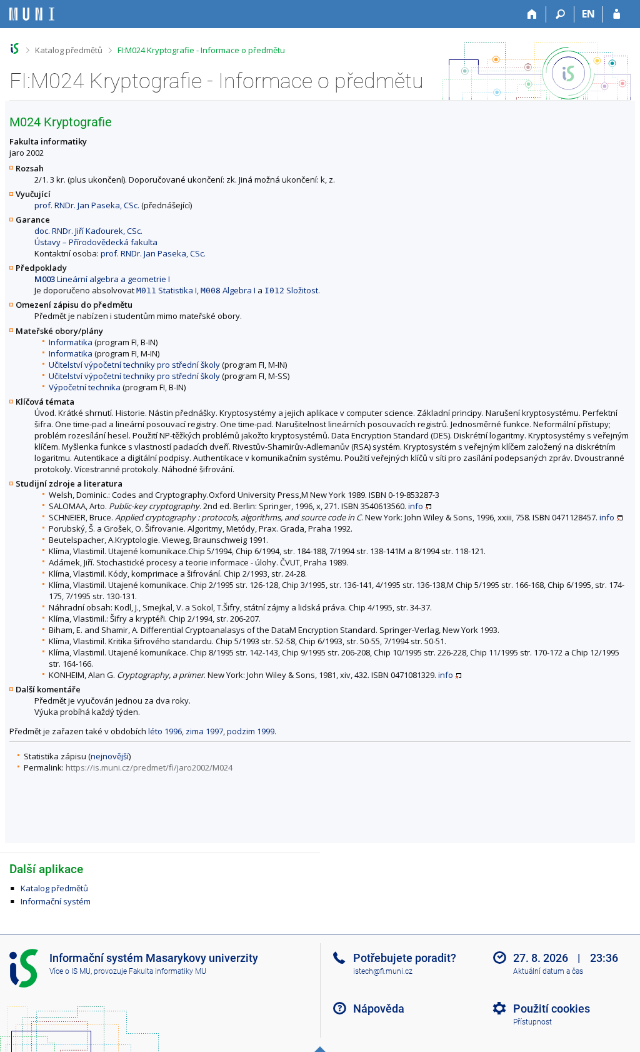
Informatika (70, 342)
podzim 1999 (250, 731)
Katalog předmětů (68, 50)
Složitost (291, 290)
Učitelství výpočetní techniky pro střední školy (134, 364)
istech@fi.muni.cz (382, 971)
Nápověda (378, 1008)
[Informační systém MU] (14, 48)
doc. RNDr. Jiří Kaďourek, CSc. (88, 230)
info (415, 506)
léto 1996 (165, 731)
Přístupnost (532, 1022)
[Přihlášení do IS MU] (616, 14)
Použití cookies (551, 1008)
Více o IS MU (70, 971)
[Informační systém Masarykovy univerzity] (31, 14)
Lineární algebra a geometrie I (102, 279)
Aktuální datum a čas (548, 971)
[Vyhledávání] (560, 14)
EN (588, 14)
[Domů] (532, 14)
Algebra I (228, 290)
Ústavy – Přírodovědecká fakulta (96, 242)
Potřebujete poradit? (404, 957)
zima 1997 (204, 731)
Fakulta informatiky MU (167, 971)
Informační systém (56, 901)
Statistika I (166, 290)
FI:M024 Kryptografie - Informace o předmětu (201, 50)
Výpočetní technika (85, 387)
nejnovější (110, 756)
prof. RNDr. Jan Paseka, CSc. (86, 205)
